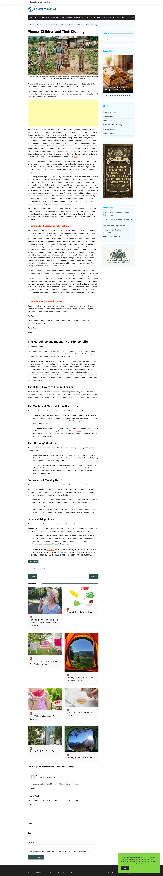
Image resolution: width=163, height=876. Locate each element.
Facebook (30, 569)
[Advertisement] (63, 113)
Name (30, 824)
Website (31, 842)
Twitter (35, 569)
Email (30, 833)
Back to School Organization (114, 226)
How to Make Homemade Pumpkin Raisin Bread (116, 88)
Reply (33, 788)
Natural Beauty (57, 17)
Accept (125, 868)
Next (93, 576)
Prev (33, 576)
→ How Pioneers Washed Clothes (45, 301)
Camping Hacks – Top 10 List (79, 757)
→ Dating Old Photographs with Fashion (48, 226)
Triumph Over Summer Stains (80, 612)
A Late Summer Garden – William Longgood (115, 231)
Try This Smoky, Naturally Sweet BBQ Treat (117, 220)
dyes (79, 431)
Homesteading (118, 17)
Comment (32, 804)
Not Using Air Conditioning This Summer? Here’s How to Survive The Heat (44, 623)
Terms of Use (117, 873)
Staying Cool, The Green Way (42, 751)
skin (80, 135)
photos (30, 214)
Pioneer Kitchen (73, 17)
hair (75, 157)
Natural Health (88, 17)
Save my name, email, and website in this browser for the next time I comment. (59, 852)
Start (31, 17)
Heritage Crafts (103, 17)
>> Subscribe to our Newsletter (39, 2)
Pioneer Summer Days (111, 236)
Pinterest (45, 569)
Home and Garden (110, 112)
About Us (106, 873)
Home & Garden (41, 17)
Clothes (34, 561)
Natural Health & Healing (112, 125)
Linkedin (40, 569)
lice (77, 538)
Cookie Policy (140, 864)
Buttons (50, 549)
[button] (106, 95)
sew (59, 455)
